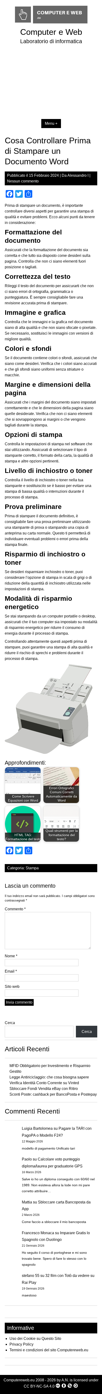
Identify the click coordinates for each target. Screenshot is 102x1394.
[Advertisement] (51, 85)
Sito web (12, 987)
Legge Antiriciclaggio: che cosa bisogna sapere (49, 1077)
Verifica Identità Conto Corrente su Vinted (44, 1083)
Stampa (32, 868)
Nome (11, 956)
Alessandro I (77, 175)
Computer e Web (51, 31)
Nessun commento (23, 181)
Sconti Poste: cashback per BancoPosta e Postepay (53, 1094)
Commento (15, 909)
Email (11, 971)
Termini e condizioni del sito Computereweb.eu (48, 1350)
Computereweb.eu (19, 1380)
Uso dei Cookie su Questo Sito (35, 1339)
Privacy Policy (21, 1344)
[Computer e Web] (51, 24)
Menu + (51, 123)
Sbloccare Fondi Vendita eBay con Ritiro (43, 1089)
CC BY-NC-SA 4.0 (39, 1386)
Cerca (10, 1023)
